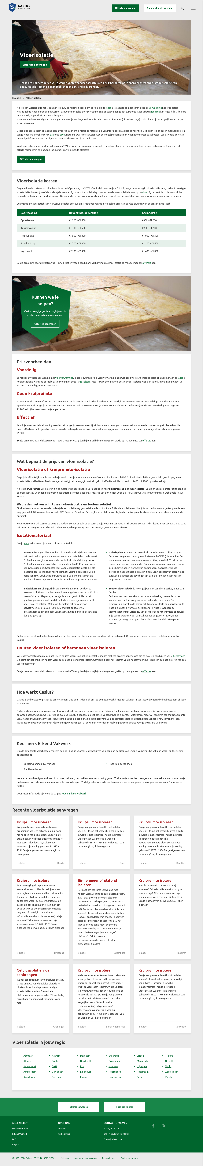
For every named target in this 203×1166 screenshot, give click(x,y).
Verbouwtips (64, 1134)
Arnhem (56, 1055)
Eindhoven (86, 1071)
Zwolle (168, 1077)
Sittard (140, 1077)
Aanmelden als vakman (160, 8)
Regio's (15, 1144)
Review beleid (108, 1158)
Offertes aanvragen (35, 64)
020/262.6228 (112, 1128)
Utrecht (169, 1061)
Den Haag (57, 1077)
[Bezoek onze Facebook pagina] (153, 1126)
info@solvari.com (114, 1139)
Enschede (114, 1055)
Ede (82, 1066)
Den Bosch (57, 1071)
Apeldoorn (29, 1077)
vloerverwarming (64, 377)
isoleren (155, 111)
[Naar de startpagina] (19, 11)
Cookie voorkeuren (129, 1158)
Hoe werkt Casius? (20, 1128)
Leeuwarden (115, 1077)
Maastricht (143, 1061)
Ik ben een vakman (124, 1107)
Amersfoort (29, 1066)
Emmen (84, 1077)
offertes (146, 263)
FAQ (14, 1139)
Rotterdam (143, 1071)
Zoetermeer (171, 1071)
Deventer (85, 1055)
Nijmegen (142, 1066)
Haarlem (113, 1066)
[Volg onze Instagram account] (163, 1126)
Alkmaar (28, 1055)
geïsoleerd (85, 381)
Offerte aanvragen (125, 8)
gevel (62, 134)
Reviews (62, 1128)
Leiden (140, 1055)
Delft (54, 1066)
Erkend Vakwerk (19, 1134)
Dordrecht (85, 1061)
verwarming (155, 107)
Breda (55, 1061)
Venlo (168, 1066)
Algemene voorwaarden (85, 1158)
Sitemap (65, 1158)
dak (52, 134)
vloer (108, 107)
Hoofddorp (115, 1071)
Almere (27, 1061)
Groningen (114, 1061)
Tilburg (169, 1055)
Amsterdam (29, 1071)
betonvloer (179, 656)
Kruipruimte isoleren (34, 822)
